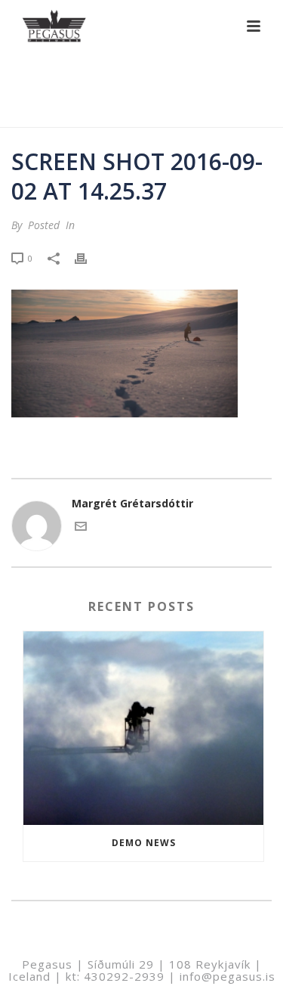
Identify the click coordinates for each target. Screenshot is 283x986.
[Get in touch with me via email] (81, 528)
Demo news (144, 842)
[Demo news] (143, 728)
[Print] (88, 257)
